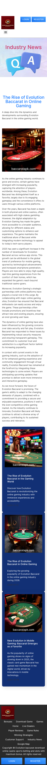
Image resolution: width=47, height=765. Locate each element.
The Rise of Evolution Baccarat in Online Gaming (22, 562)
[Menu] (5, 32)
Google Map (23, 744)
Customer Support (14, 739)
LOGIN (25, 19)
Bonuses (8, 721)
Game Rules (33, 730)
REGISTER (39, 19)
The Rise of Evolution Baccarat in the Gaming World (20, 478)
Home (15, 726)
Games (39, 721)
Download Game (24, 721)
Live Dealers (28, 726)
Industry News (23, 47)
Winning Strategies (23, 735)
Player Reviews (15, 730)
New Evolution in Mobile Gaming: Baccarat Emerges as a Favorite (22, 643)
